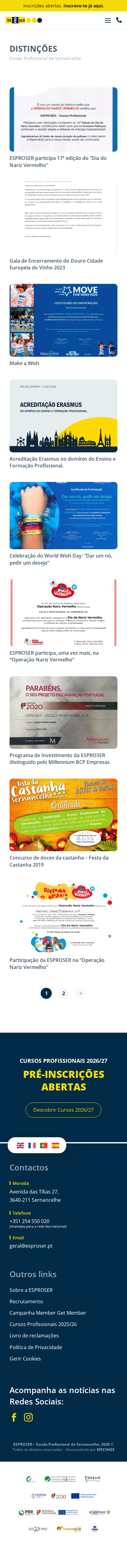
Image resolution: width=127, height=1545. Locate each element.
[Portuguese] (44, 1145)
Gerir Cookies (25, 1358)
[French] (32, 1145)
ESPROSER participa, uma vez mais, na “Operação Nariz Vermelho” (54, 656)
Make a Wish (24, 363)
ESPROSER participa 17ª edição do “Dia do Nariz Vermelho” (58, 161)
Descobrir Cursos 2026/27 (63, 1109)
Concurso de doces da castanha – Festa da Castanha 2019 (59, 861)
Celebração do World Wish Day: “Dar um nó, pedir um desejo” (61, 559)
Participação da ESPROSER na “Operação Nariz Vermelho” (57, 963)
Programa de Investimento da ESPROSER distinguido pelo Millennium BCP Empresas (60, 758)
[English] (21, 1145)
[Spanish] (56, 1145)
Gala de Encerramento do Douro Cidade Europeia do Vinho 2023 (56, 264)
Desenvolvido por (90, 1449)
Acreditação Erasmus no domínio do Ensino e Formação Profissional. (63, 462)
